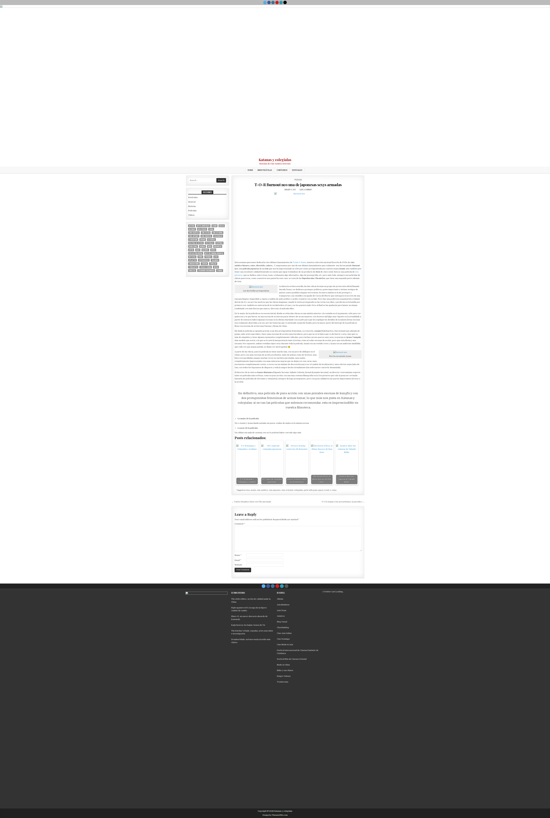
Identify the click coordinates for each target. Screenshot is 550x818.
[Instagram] (273, 2)
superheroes (204, 260)
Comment (240, 524)
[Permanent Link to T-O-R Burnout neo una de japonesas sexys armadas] (298, 225)
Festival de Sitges (196, 243)
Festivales (193, 197)
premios (208, 256)
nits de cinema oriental (214, 253)
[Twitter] (265, 2)
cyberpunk (193, 239)
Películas (298, 179)
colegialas (298, 490)
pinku (200, 256)
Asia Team (281, 610)
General (192, 202)
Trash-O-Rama (299, 262)
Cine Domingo (283, 639)
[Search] (285, 2)
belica (221, 225)
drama (202, 239)
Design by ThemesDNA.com (275, 815)
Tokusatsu (193, 267)
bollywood (202, 229)
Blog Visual (282, 622)
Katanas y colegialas (275, 159)
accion (247, 490)
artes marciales (203, 225)
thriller (213, 263)
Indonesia (217, 246)
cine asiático (262, 490)
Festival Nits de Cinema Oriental (292, 659)
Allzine (280, 599)
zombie (219, 270)
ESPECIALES (297, 170)
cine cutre (206, 232)
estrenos (211, 239)
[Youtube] (277, 2)
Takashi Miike (194, 263)
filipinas (219, 243)
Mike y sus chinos (285, 670)
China (211, 229)
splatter (192, 260)
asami (253, 490)
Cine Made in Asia (285, 644)
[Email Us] (281, 2)
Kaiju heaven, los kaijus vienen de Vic (248, 625)
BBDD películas (265, 170)
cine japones (274, 490)
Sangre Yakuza (283, 676)
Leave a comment (305, 189)
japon (320, 490)
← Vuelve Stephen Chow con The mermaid (251, 502)
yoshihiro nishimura (206, 270)
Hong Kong (193, 246)
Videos (191, 215)
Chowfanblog (283, 627)
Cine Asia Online (284, 633)
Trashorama (282, 682)
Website (238, 565)
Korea (213, 250)
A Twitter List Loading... (333, 592)
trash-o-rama (330, 490)
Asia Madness (283, 605)
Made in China (283, 665)
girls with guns (310, 490)
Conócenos (282, 170)
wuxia (216, 267)
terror (204, 263)
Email (238, 560)
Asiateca (281, 616)
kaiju (198, 250)
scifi (216, 256)
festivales (210, 243)
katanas (205, 250)
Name (238, 555)
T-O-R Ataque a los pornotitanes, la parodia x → (343, 502)
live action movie (195, 253)
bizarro (192, 229)
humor (202, 246)
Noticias (192, 206)
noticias (192, 256)
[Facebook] (269, 2)
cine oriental (287, 490)
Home (250, 170)
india (209, 246)
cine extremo (217, 232)
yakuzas (192, 270)
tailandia (214, 260)
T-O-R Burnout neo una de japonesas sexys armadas (298, 184)
